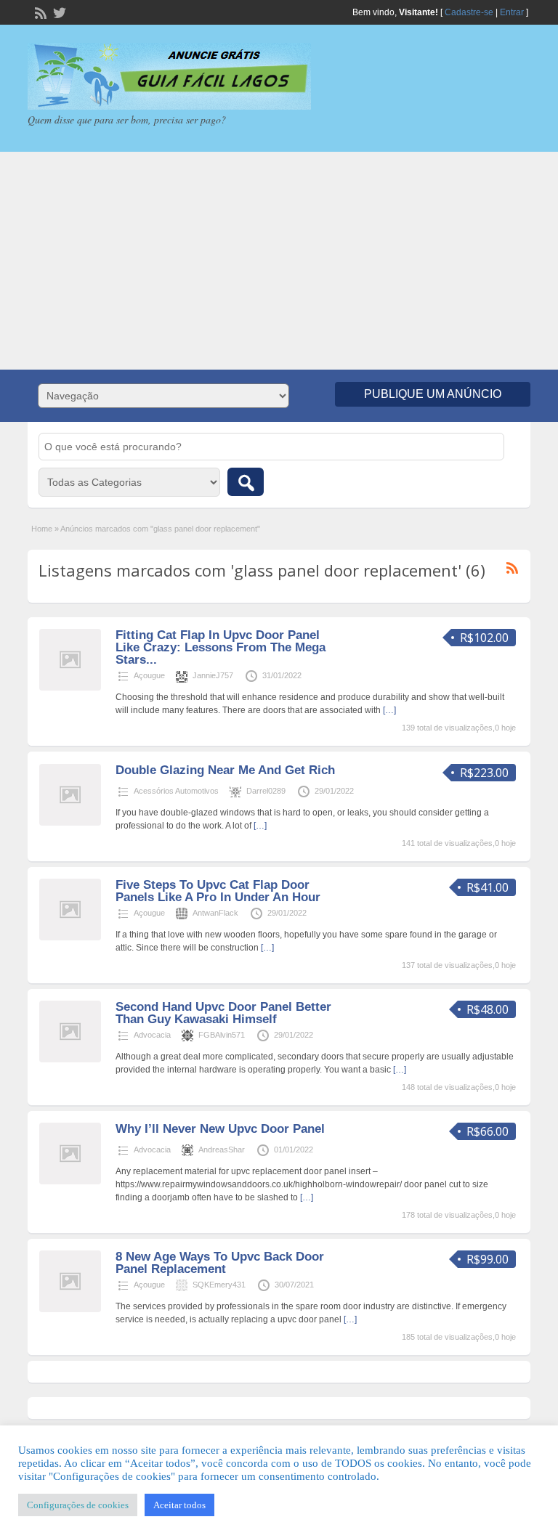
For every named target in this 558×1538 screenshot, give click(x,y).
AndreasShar (221, 1149)
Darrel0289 (266, 790)
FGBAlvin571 (221, 1034)
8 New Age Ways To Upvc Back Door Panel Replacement (220, 1263)
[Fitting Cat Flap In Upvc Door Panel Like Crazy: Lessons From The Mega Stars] (70, 688)
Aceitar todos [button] (179, 1505)
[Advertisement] (279, 260)
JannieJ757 (213, 675)
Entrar (512, 12)
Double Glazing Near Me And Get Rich (225, 770)
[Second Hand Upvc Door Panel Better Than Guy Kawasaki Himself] (70, 1059)
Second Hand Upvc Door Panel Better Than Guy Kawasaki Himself (223, 1013)
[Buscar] (245, 482)
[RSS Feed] (39, 11)
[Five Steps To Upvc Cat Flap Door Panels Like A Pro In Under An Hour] (70, 937)
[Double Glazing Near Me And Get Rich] (70, 823)
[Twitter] (58, 11)
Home (41, 528)
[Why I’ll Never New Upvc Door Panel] (70, 1181)
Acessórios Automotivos (176, 790)
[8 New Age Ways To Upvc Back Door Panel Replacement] (70, 1309)
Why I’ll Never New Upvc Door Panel (220, 1129)
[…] (389, 710)
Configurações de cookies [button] (78, 1505)
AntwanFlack (215, 912)
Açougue (149, 675)
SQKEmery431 (219, 1284)
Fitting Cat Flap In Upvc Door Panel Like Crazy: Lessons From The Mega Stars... (221, 647)
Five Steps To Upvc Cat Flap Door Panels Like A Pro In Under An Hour (218, 891)
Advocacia (152, 1034)
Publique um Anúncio (432, 394)
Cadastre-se (469, 12)
